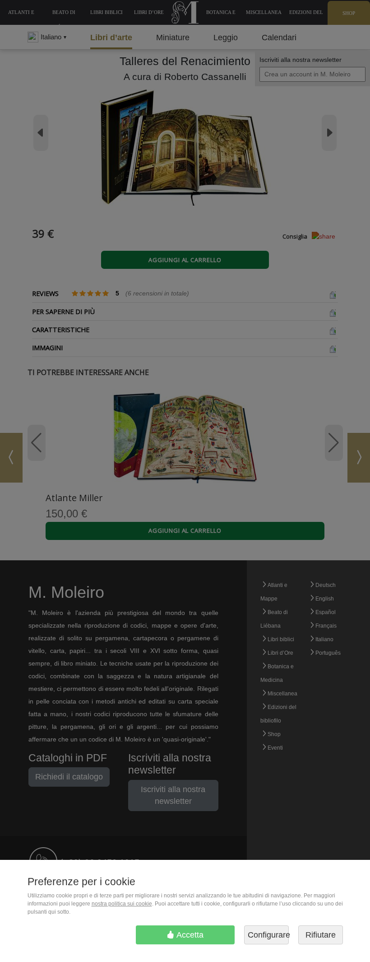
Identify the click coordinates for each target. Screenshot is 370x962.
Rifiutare (320, 934)
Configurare (268, 934)
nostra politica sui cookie (122, 904)
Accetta (189, 934)
